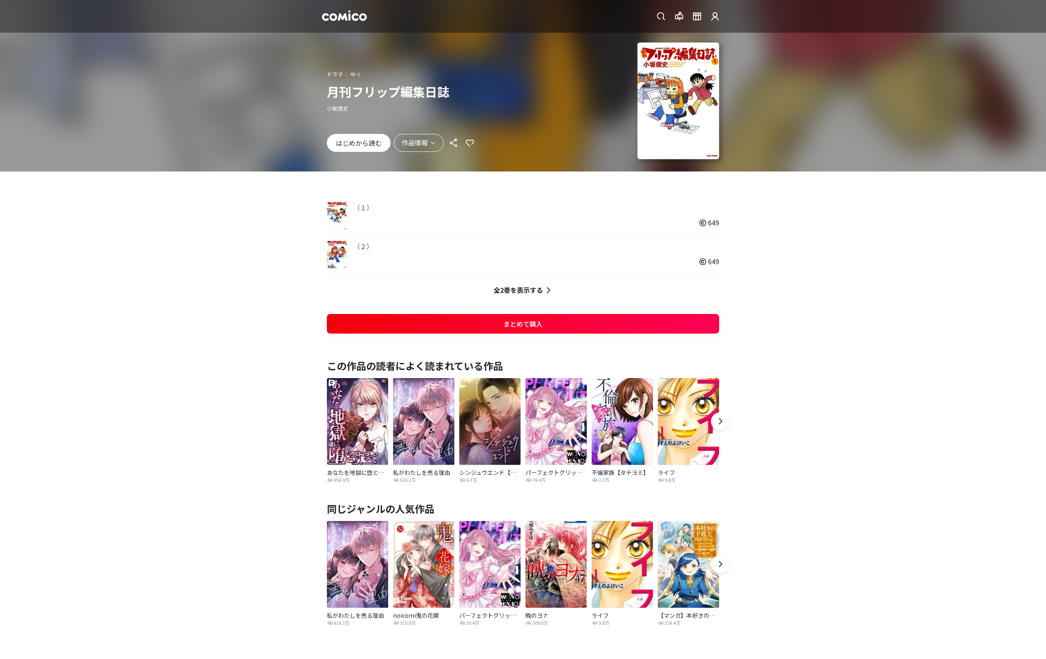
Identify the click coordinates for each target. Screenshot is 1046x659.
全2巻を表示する (518, 290)
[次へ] (720, 421)
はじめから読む (359, 143)
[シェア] (453, 142)
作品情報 (415, 142)
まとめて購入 (523, 324)
